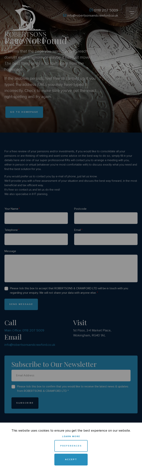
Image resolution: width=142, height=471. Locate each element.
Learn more (71, 436)
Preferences (71, 445)
